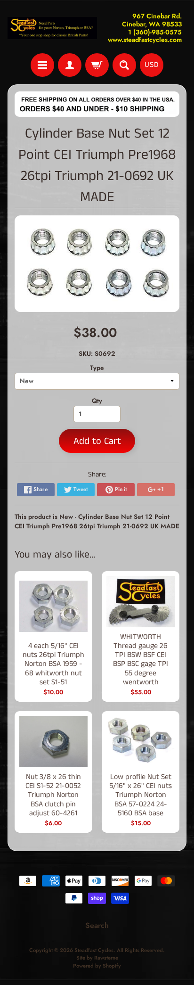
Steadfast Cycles (93, 950)
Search (97, 925)
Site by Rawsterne (97, 957)
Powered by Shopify (97, 965)
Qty (97, 400)
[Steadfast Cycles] (52, 28)
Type (97, 367)
